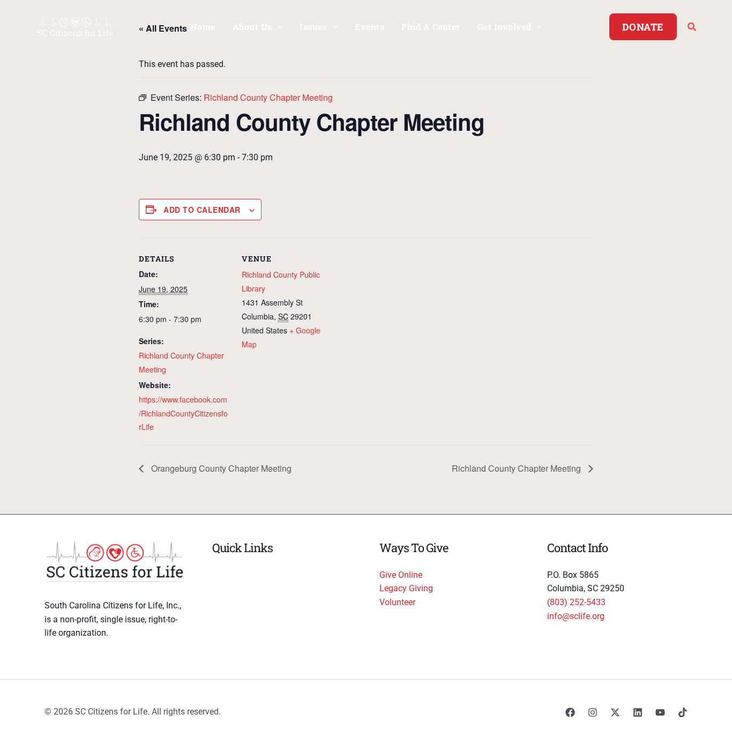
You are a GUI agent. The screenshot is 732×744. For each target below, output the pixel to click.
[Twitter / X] (615, 712)
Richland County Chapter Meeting (517, 468)
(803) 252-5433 (576, 602)
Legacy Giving (406, 588)
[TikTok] (683, 712)
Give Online (400, 575)
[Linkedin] (638, 712)
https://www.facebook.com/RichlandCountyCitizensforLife (183, 413)
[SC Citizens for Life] (75, 26)
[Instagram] (592, 712)
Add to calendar (202, 209)
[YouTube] (660, 712)
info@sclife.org (575, 616)
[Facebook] (570, 712)
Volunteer (397, 602)
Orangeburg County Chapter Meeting (220, 468)
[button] (277, 27)
